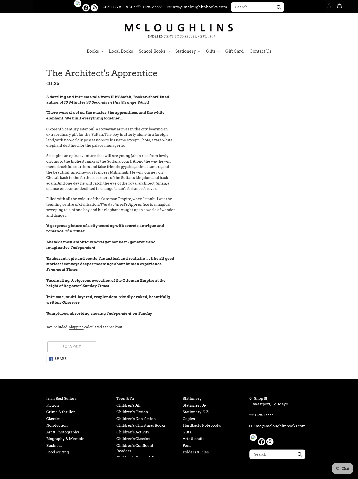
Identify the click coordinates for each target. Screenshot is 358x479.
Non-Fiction (57, 425)
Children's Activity (133, 432)
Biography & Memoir (65, 439)
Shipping (76, 327)
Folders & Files (196, 452)
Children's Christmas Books (140, 425)
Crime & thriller (60, 412)
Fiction (52, 405)
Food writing (57, 452)
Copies (189, 419)
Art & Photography (62, 432)
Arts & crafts (193, 439)
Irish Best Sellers (61, 398)
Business (54, 445)
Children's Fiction (132, 412)
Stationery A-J (195, 405)
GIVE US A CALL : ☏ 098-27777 (132, 7)
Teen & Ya (125, 398)
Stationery (192, 398)
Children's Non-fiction (136, 419)
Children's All (128, 405)
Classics (53, 419)
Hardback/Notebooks (202, 425)
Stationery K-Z (195, 412)
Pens (187, 445)
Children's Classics (133, 439)
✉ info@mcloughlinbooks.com (197, 7)
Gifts (187, 432)
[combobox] (257, 7)
